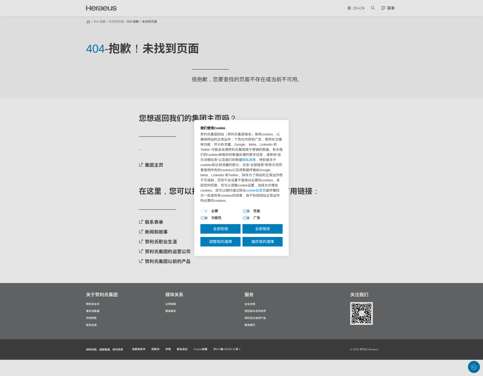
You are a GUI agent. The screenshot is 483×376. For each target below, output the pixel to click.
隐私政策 (249, 160)
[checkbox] (204, 211)
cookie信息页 (256, 191)
